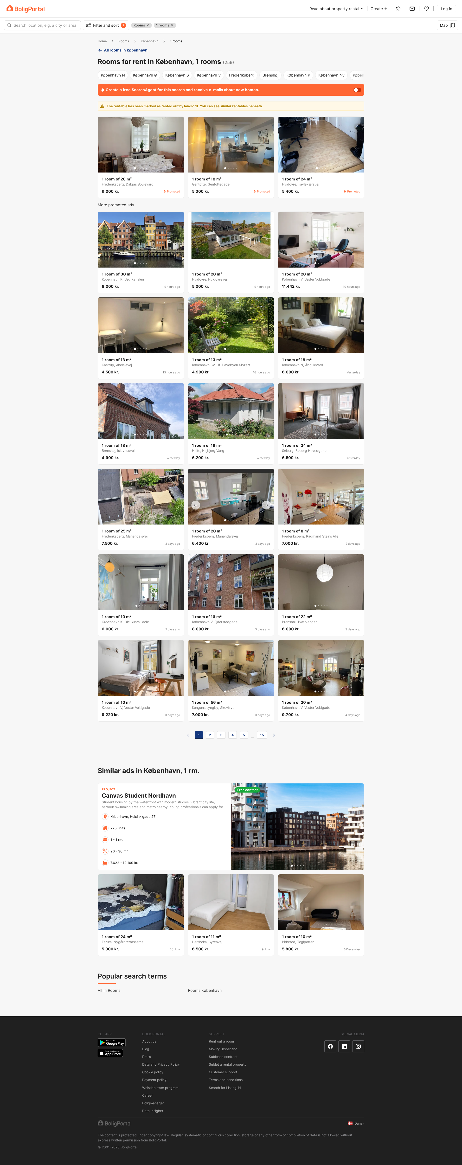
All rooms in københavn (126, 50)
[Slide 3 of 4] (322, 168)
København (149, 41)
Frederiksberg (241, 75)
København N (113, 75)
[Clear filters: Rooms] (147, 25)
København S (177, 75)
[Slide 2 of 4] (319, 168)
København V (209, 75)
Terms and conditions (226, 1080)
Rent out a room (221, 1041)
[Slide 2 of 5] (137, 168)
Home (102, 41)
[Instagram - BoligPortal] (358, 1046)
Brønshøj (270, 75)
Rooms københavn (205, 990)
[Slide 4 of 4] (325, 168)
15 (262, 735)
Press (146, 1057)
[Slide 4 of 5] (143, 168)
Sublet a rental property (227, 1064)
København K (298, 75)
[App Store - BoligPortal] (110, 1053)
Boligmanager (153, 1103)
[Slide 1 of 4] (316, 168)
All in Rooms (109, 990)
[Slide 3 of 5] (140, 168)
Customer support (223, 1072)
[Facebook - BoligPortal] (330, 1046)
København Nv (331, 75)
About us (149, 1041)
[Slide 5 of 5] (146, 168)
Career (147, 1095)
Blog (145, 1049)
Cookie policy (152, 1072)
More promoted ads (116, 204)
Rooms (123, 41)
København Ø (145, 75)
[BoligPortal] (25, 9)
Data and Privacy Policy (161, 1064)
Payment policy (154, 1080)
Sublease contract (223, 1057)
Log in (446, 8)
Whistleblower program (160, 1088)
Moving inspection (223, 1049)
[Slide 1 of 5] (135, 168)
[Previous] (188, 735)
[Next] (274, 735)
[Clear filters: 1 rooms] (172, 25)
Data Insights (152, 1111)
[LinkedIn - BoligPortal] (344, 1046)
